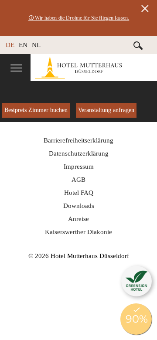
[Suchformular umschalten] (138, 45)
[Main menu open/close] (16, 69)
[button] (136, 281)
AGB (78, 179)
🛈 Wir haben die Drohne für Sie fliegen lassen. (78, 18)
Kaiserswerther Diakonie (78, 231)
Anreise (78, 218)
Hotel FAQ (78, 192)
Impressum (79, 166)
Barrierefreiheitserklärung (78, 140)
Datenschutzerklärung (79, 153)
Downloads (78, 205)
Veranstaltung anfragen (106, 110)
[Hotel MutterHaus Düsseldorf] (94, 67)
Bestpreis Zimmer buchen (36, 110)
